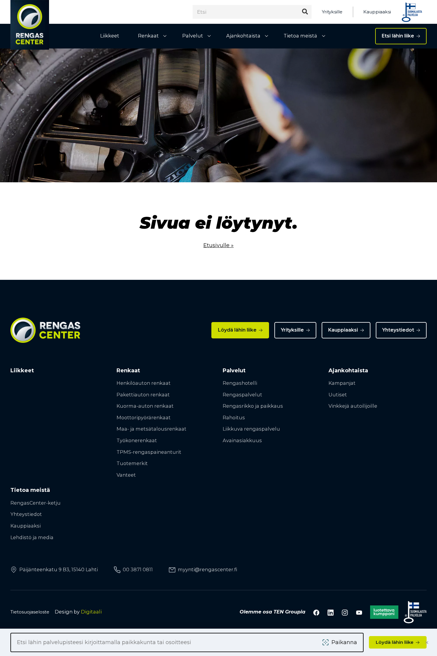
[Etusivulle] (29, 25)
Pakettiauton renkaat (143, 395)
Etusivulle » (218, 245)
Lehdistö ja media (32, 537)
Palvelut (192, 36)
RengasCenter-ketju (35, 503)
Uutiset (337, 395)
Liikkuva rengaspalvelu (251, 429)
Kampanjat (342, 383)
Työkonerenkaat (137, 440)
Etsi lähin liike (398, 36)
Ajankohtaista (243, 36)
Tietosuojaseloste (29, 612)
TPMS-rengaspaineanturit (149, 452)
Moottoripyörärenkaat (144, 417)
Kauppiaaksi (377, 12)
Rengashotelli (240, 383)
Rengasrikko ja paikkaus (253, 406)
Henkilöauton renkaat (144, 383)
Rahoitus (234, 417)
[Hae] (305, 11)
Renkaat (148, 36)
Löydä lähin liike (237, 330)
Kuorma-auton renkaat (145, 406)
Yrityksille (332, 12)
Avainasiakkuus (242, 440)
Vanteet (126, 475)
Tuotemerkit (132, 463)
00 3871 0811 (138, 569)
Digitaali (91, 612)
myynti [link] (207, 569)
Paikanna (344, 642)
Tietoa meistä (300, 36)
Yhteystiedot (398, 330)
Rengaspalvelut (242, 395)
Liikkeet (109, 36)
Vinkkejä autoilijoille (352, 406)
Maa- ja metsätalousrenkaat (151, 429)
